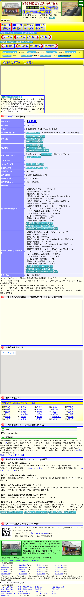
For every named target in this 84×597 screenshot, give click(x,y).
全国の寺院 (7, 56)
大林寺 (55, 419)
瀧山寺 (70, 419)
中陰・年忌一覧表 (7, 587)
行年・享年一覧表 (7, 589)
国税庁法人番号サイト (34, 168)
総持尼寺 (24, 414)
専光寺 (7, 407)
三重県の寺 (41, 569)
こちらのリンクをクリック (35, 468)
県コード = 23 (46, 154)
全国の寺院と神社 (10, 52)
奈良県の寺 (59, 571)
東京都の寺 (5, 565)
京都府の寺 (5, 571)
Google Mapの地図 (33, 136)
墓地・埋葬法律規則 (8, 593)
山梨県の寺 (41, 567)
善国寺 (7, 412)
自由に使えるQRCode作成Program (37, 533)
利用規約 (35, 560)
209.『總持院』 (35, 46)
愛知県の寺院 (26, 56)
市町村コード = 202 (33, 157)
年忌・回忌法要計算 (25, 587)
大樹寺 (23, 417)
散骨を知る (39, 587)
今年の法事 (5, 595)
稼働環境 (26, 560)
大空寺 (7, 417)
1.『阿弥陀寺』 (9, 46)
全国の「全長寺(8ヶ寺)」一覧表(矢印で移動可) (18, 33)
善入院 (23, 412)
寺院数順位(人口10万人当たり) (38, 226)
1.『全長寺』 (8, 37)
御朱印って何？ (23, 591)
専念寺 (55, 407)
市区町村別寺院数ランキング (37, 266)
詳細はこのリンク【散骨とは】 (12, 455)
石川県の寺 (5, 567)
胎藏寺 (39, 414)
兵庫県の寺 (41, 571)
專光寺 (23, 407)
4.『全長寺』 (21, 37)
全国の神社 (32, 52)
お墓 (5, 443)
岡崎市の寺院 (45, 56)
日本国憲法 (39, 589)
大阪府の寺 (23, 571)
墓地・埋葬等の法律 (25, 589)
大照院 (39, 417)
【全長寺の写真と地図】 (12, 97)
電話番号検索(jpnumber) (35, 150)
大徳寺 (39, 419)
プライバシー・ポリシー (11, 560)
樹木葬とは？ (56, 591)
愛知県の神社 (51, 52)
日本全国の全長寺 (33, 133)
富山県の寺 (59, 565)
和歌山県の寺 (5, 574)
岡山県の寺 (59, 574)
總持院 (7, 414)
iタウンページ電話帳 (34, 148)
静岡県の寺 (23, 569)
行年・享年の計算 (41, 593)
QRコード (59, 528)
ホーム (52, 17)
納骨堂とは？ (56, 593)
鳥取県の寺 (23, 574)
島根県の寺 (41, 574)
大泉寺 (7, 419)
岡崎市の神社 (70, 52)
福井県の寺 (23, 567)
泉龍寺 (23, 409)
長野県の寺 (59, 567)
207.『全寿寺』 (23, 46)
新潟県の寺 (41, 565)
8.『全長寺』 (44, 37)
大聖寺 (70, 417)
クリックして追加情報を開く (13, 583)
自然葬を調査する (7, 591)
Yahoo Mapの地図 (33, 139)
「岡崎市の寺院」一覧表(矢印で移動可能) (16, 42)
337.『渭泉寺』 (50, 46)
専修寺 (39, 407)
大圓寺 (55, 414)
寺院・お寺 (55, 589)
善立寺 (55, 412)
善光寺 (39, 409)
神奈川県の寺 (23, 565)
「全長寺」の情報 (33, 164)
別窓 (43, 136)
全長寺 (11, 116)
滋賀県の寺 (59, 569)
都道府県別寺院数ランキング (37, 223)
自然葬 (78, 450)
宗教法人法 (39, 591)
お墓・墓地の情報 (58, 587)
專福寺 (7, 409)
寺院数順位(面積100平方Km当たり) (39, 228)
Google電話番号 (32, 145)
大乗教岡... (56, 417)
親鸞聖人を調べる (24, 593)
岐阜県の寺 (5, 569)
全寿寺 (70, 412)
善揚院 (39, 412)
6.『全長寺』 (31, 37)
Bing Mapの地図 (32, 141)
